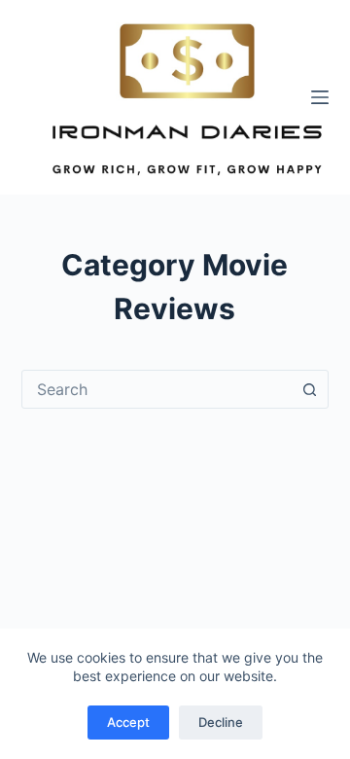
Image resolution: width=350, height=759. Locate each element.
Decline (220, 722)
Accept (128, 722)
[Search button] (309, 389)
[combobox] (157, 389)
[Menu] (320, 97)
